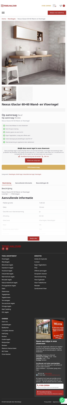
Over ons (5, 322)
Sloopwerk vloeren (40, 274)
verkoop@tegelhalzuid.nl (53, 375)
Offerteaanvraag (33, 167)
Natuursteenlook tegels (9, 283)
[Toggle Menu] (3, 13)
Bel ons (46, 156)
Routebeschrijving (45, 392)
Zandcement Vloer (40, 288)
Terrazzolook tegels (8, 303)
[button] (62, 400)
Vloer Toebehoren (40, 283)
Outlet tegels (6, 339)
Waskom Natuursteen (9, 348)
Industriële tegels (7, 274)
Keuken (4, 336)
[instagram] (7, 248)
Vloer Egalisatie (39, 280)
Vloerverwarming (40, 277)
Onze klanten (6, 354)
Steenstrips (5, 291)
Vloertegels (38, 174)
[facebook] (3, 248)
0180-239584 (48, 373)
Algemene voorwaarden (59, 402)
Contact (37, 262)
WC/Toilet (5, 351)
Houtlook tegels (7, 271)
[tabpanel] (33, 191)
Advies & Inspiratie (40, 259)
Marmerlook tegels (8, 277)
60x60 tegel (19, 174)
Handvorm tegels (7, 268)
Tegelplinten (6, 294)
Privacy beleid (47, 402)
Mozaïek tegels (7, 280)
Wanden (37, 286)
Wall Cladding (6, 309)
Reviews (4, 345)
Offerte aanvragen (40, 271)
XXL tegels (5, 312)
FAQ (35, 268)
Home (4, 19)
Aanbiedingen (6, 325)
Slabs (3, 288)
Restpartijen (6, 342)
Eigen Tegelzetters (40, 265)
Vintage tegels (6, 306)
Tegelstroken (6, 297)
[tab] (7, 183)
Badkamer (5, 328)
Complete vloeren (8, 331)
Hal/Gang (5, 333)
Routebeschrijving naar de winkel (31, 156)
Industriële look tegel (28, 174)
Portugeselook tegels (9, 286)
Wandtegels (12, 19)
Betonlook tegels (7, 265)
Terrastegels (6, 300)
